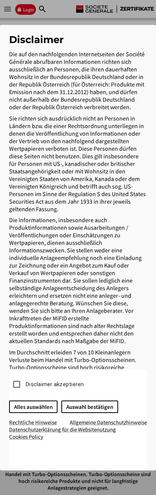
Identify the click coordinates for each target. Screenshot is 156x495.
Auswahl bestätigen (89, 406)
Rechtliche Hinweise (33, 422)
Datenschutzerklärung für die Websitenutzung (62, 429)
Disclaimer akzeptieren (55, 384)
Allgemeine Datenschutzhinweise (108, 422)
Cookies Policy (26, 436)
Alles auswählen (33, 406)
